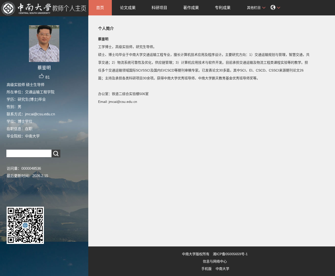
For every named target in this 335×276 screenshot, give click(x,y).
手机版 (206, 269)
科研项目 (159, 8)
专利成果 (223, 8)
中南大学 (222, 269)
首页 (100, 8)
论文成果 (128, 8)
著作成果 (191, 8)
